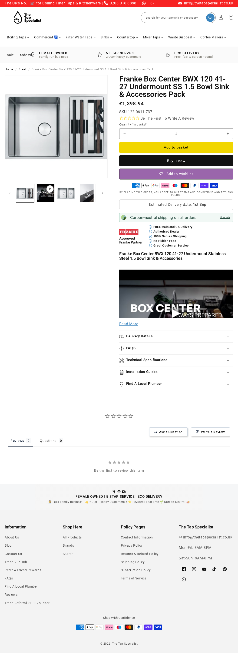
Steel (22, 69)
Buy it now (176, 161)
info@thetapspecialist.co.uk (208, 3)
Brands (68, 545)
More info (225, 217)
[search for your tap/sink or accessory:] (210, 18)
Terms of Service (134, 578)
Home (9, 69)
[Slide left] (10, 193)
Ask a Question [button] (171, 432)
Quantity (133, 124)
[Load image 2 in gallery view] (66, 193)
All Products (72, 537)
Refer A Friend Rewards (23, 570)
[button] (18, 37)
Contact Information (137, 537)
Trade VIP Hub (16, 562)
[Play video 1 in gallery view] (45, 193)
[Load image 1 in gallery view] (25, 193)
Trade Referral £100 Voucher (27, 603)
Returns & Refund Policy (140, 554)
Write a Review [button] (213, 432)
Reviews (11, 594)
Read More (128, 324)
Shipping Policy (133, 562)
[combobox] (178, 17)
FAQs (9, 578)
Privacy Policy (132, 545)
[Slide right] (102, 193)
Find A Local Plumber (21, 586)
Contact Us (13, 554)
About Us (12, 537)
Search (68, 554)
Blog (8, 545)
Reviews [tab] (17, 440)
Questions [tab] (48, 440)
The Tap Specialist (125, 643)
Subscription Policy (136, 570)
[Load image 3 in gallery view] (87, 193)
